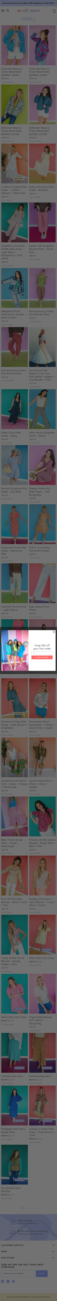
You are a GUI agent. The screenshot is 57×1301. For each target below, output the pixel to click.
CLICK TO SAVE (42, 657)
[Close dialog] (54, 632)
